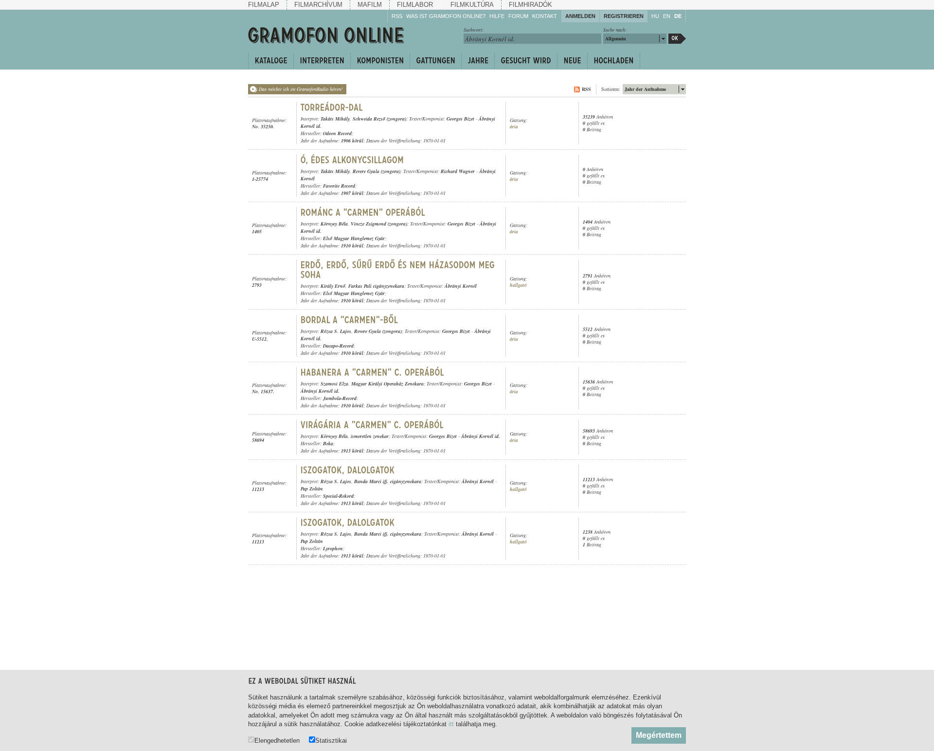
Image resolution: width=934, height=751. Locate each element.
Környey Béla (334, 223)
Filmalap (263, 4)
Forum (518, 16)
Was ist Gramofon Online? (445, 16)
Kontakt (544, 16)
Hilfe (496, 16)
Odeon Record (337, 133)
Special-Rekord (338, 495)
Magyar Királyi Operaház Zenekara (387, 383)
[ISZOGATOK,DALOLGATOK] (348, 470)
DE (678, 16)
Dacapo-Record (338, 345)
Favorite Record (339, 185)
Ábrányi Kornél (461, 285)
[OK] (677, 39)
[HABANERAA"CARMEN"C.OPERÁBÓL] (372, 372)
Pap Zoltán (312, 488)
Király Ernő (333, 285)
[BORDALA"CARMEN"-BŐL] (349, 319)
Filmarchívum (318, 4)
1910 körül (352, 245)
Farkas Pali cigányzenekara (376, 285)
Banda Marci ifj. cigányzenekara (387, 481)
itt (451, 724)
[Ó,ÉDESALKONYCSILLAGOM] (352, 160)
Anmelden (580, 16)
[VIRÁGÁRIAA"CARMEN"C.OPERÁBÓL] (372, 424)
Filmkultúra (472, 4)
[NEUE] (572, 61)
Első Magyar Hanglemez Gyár (354, 238)
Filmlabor (415, 4)
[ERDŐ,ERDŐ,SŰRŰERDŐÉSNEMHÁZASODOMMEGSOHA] (399, 270)
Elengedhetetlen (277, 740)
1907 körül (352, 193)
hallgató (518, 285)
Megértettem (659, 735)
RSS (397, 16)
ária (514, 126)
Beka (328, 443)
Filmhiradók (530, 4)
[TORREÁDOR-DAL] (332, 107)
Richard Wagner (458, 171)
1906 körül (352, 140)
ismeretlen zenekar (370, 436)
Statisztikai (331, 740)
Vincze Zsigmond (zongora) (379, 223)
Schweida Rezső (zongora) (379, 118)
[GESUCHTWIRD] (525, 61)
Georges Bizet (460, 118)
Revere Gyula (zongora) (376, 171)
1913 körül (352, 450)
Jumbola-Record (340, 398)
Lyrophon (333, 548)
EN (666, 16)
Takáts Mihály (335, 118)
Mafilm (370, 4)
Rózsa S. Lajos (336, 331)
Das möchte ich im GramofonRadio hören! (300, 89)
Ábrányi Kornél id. (320, 390)
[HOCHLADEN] (613, 61)
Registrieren (624, 16)
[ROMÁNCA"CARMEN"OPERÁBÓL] (363, 212)
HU (655, 16)
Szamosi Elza (334, 383)
